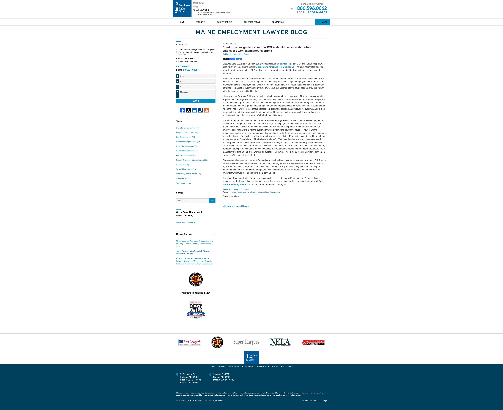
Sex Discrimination (185, 137)
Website (200, 22)
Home (181, 22)
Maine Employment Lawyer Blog (202, 8)
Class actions (183, 178)
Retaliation (182, 165)
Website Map (261, 366)
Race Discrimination (186, 146)
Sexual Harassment (186, 169)
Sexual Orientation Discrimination (192, 160)
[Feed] (206, 110)
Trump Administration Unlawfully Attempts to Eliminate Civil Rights (194, 252)
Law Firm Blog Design (314, 401)
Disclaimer (248, 366)
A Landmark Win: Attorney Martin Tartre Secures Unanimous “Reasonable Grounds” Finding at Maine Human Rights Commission (194, 261)
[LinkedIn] (194, 110)
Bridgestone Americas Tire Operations (275, 67)
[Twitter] (188, 110)
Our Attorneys (224, 22)
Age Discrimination (186, 155)
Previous (228, 206)
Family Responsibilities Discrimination (265, 192)
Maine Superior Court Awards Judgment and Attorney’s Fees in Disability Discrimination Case (194, 243)
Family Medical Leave (239, 192)
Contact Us (278, 22)
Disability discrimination (187, 128)
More (324, 22)
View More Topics (183, 183)
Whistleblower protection (188, 142)
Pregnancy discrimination (188, 174)
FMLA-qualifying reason (235, 184)
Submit (196, 101)
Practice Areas (252, 22)
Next (245, 206)
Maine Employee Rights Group (210, 400)
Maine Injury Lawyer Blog (186, 222)
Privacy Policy (234, 366)
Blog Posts (287, 366)
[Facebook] (182, 110)
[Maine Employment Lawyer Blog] (251, 32)
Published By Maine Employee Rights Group (308, 8)
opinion (283, 64)
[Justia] (200, 110)
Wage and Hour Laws (187, 132)
